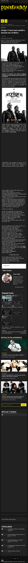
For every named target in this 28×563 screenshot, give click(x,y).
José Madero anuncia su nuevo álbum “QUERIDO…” (13, 355)
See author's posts (19, 287)
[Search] (26, 21)
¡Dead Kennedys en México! (14, 551)
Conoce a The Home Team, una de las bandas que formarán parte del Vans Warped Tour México (13, 397)
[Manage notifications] (2, 561)
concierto (12, 327)
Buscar (23, 404)
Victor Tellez (13, 378)
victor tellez (10, 38)
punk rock (9, 328)
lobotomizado (18, 327)
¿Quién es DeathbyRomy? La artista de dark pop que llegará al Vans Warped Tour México (13, 375)
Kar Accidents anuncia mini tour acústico (20, 332)
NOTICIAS (3, 27)
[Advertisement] (14, 15)
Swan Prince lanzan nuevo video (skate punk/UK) (8, 332)
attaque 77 (7, 327)
